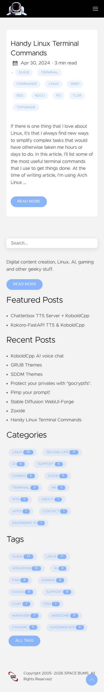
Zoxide (18, 411)
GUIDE (56, 476)
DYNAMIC (23, 627)
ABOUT (50, 499)
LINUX (21, 452)
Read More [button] (24, 284)
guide (24, 72)
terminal (49, 72)
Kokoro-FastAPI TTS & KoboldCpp (48, 325)
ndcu (40, 95)
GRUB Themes (26, 365)
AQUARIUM (25, 568)
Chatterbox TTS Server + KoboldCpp (50, 316)
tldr (77, 95)
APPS (19, 511)
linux (54, 84)
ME (56, 487)
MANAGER (23, 615)
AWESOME (63, 615)
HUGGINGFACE (65, 627)
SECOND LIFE (60, 452)
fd (58, 95)
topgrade (26, 107)
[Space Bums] (45, 9)
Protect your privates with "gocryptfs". (51, 383)
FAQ (18, 580)
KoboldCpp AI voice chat (37, 356)
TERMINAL (23, 487)
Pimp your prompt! (30, 392)
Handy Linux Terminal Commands (45, 48)
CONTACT (53, 511)
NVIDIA (21, 592)
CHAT (19, 604)
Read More (28, 201)
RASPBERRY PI (27, 523)
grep (74, 84)
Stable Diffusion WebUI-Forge (42, 401)
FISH (50, 604)
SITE (18, 499)
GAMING (22, 476)
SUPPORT (49, 464)
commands (27, 84)
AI (17, 464)
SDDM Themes (26, 374)
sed (20, 95)
